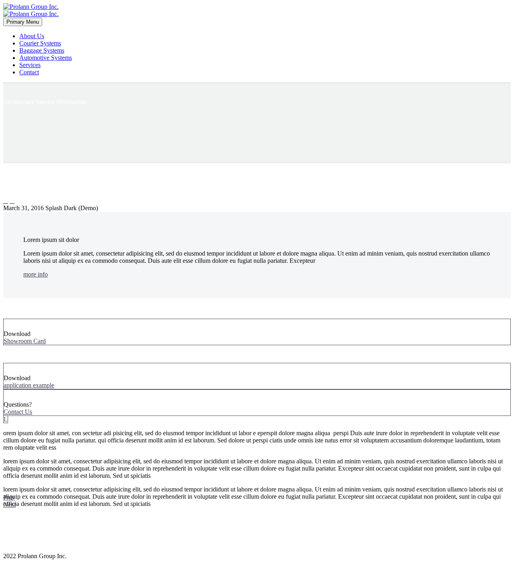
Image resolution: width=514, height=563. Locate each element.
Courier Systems (40, 43)
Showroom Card (25, 341)
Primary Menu (22, 22)
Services (30, 64)
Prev (9, 497)
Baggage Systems (41, 50)
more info (35, 274)
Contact (29, 72)
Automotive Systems (45, 57)
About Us (31, 36)
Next (9, 504)
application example (29, 385)
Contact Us (18, 411)
